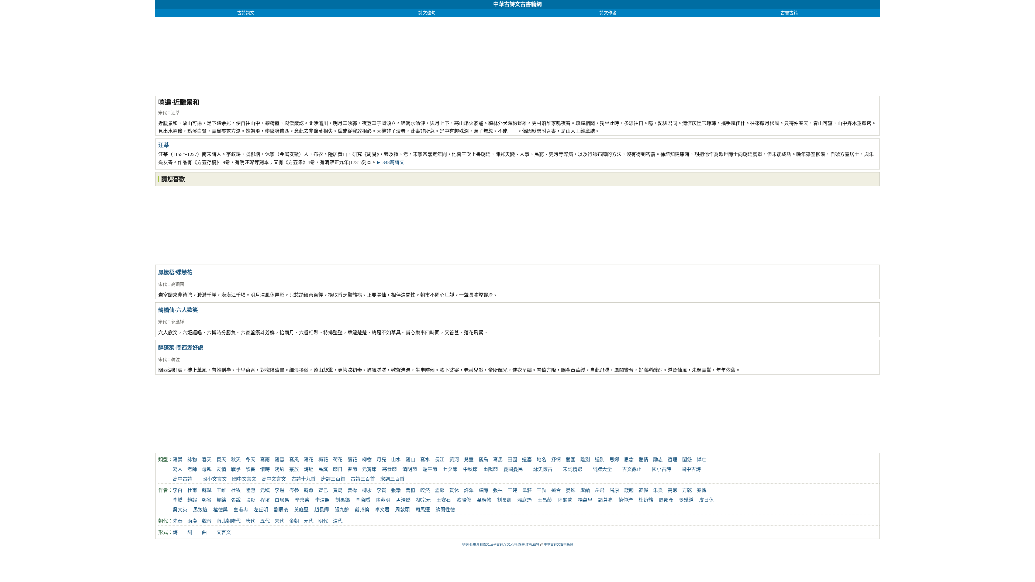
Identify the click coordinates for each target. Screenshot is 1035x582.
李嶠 (177, 500)
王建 (512, 490)
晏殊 (570, 490)
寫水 (425, 459)
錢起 (629, 490)
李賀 (381, 490)
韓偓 (643, 490)
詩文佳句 (427, 13)
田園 (512, 459)
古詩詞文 (245, 13)
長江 (439, 459)
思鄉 (614, 459)
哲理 (672, 459)
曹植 (410, 490)
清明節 (409, 469)
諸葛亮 (605, 500)
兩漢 (192, 521)
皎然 (425, 490)
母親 (207, 469)
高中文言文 (274, 479)
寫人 (177, 469)
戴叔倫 (362, 509)
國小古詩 (661, 469)
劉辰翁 (281, 509)
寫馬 (498, 459)
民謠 (323, 469)
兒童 (469, 459)
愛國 (570, 459)
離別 (585, 459)
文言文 (223, 532)
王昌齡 (544, 500)
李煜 (279, 490)
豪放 (294, 469)
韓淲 (175, 359)
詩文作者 (608, 13)
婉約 (279, 469)
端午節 (430, 469)
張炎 (250, 500)
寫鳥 (483, 459)
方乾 (687, 490)
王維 (221, 490)
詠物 (192, 459)
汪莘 (175, 112)
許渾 (469, 490)
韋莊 (527, 490)
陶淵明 (383, 500)
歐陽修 (464, 500)
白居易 (282, 500)
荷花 (338, 459)
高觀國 (177, 284)
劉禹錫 (342, 500)
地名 (541, 459)
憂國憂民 (513, 469)
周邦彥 (666, 500)
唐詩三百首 (333, 479)
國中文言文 (244, 479)
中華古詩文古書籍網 (517, 4)
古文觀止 (631, 469)
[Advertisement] (317, 55)
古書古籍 (789, 13)
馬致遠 (200, 509)
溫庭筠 (524, 500)
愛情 (643, 459)
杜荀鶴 (646, 500)
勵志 (658, 459)
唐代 (250, 521)
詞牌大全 (602, 469)
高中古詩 (182, 479)
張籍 (396, 490)
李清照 (322, 500)
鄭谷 (207, 500)
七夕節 (450, 469)
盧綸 (585, 490)
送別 (600, 459)
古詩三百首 (363, 479)
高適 (672, 490)
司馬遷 (422, 509)
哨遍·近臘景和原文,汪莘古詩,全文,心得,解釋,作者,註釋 (500, 544)
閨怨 (687, 459)
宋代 (162, 112)
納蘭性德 (445, 509)
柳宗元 (423, 500)
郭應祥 (177, 322)
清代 (338, 521)
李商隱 (363, 500)
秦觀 (701, 490)
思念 (629, 459)
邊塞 (527, 459)
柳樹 (367, 459)
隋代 (236, 521)
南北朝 (223, 521)
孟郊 (439, 490)
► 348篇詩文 (390, 162)
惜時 (265, 469)
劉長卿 (504, 500)
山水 (396, 459)
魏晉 (207, 521)
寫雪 (279, 459)
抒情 (556, 459)
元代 (308, 521)
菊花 (352, 459)
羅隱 (483, 490)
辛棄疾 (302, 500)
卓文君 (382, 509)
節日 (338, 469)
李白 (177, 490)
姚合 (556, 490)
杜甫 (192, 490)
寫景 (177, 459)
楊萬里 (585, 500)
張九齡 (341, 509)
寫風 (294, 459)
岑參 (294, 490)
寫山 (410, 459)
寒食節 (389, 469)
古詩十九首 (303, 479)
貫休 (454, 490)
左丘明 (261, 509)
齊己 (323, 490)
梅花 (323, 459)
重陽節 (490, 469)
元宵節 (369, 469)
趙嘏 (192, 500)
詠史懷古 (543, 469)
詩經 (308, 469)
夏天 (221, 459)
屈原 (614, 490)
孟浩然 (403, 500)
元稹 (265, 490)
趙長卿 (321, 509)
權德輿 (220, 509)
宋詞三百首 (392, 479)
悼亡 (701, 459)
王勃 (541, 490)
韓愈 (308, 490)
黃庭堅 (301, 509)
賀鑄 (221, 500)
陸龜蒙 (565, 500)
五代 (265, 521)
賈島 (338, 490)
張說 (236, 500)
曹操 (352, 490)
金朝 (294, 521)
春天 (207, 459)
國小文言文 (214, 479)
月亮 (381, 459)
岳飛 (600, 490)
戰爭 (236, 469)
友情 (221, 469)
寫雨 (265, 459)
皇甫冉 (240, 509)
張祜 (498, 490)
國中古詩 (691, 469)
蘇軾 (207, 490)
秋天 (236, 459)
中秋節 (470, 469)
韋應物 (484, 500)
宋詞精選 (572, 469)
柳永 (367, 490)
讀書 (250, 469)
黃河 (454, 459)
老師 (192, 469)
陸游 (250, 490)
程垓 (265, 500)
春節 (352, 469)
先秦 (177, 521)
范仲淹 (625, 500)
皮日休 (706, 500)
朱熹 (658, 490)
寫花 (308, 459)
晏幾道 (686, 500)
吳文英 (180, 509)
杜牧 (236, 490)
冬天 (250, 459)
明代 (323, 521)
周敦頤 (402, 509)
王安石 (443, 500)
